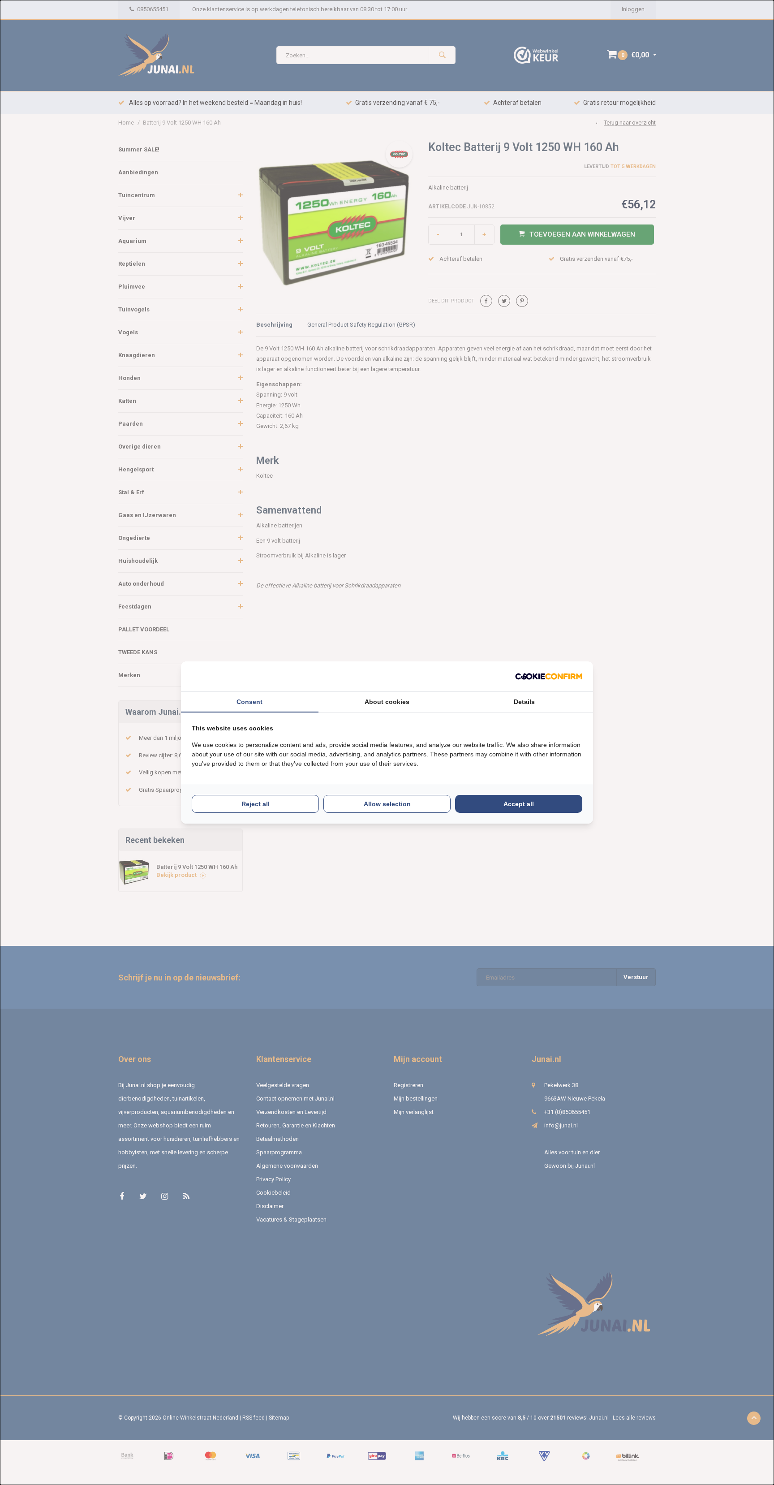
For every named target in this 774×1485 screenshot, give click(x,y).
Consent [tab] (249, 701)
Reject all (255, 803)
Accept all (518, 803)
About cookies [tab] (387, 701)
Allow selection (387, 803)
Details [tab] (524, 701)
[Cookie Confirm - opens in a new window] (548, 676)
